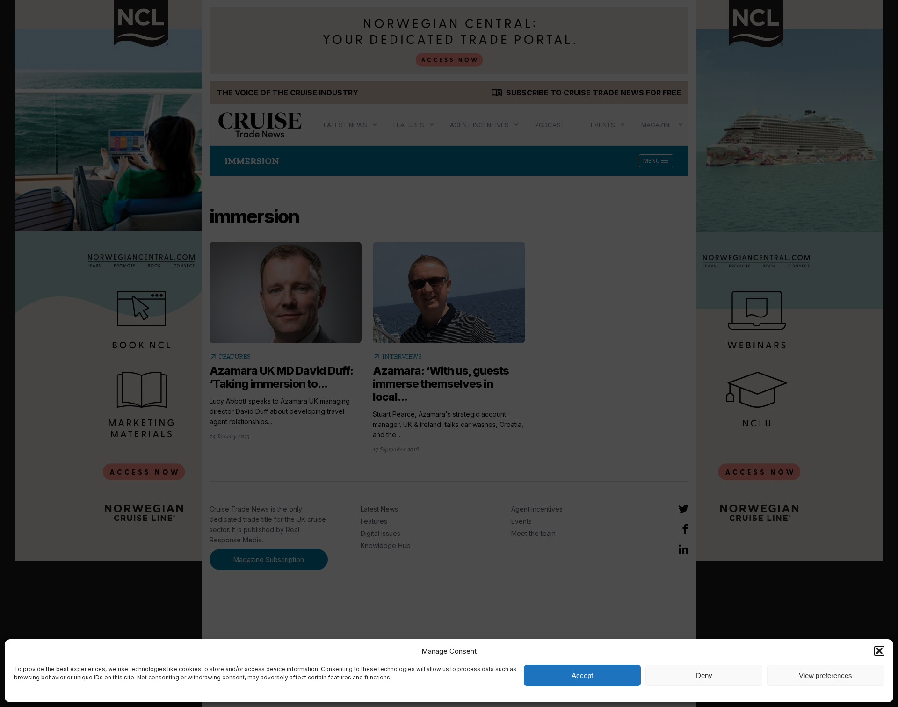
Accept (582, 675)
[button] (879, 651)
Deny (704, 675)
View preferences (825, 675)
